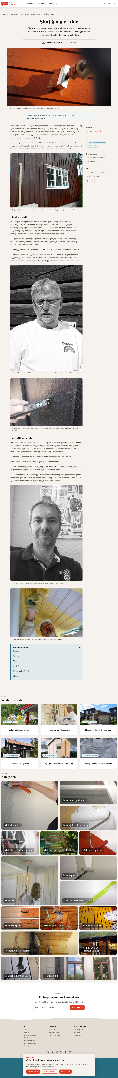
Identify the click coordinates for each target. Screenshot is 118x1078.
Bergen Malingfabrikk (21, 671)
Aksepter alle (65, 1071)
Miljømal (16, 676)
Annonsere (27, 1038)
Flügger (16, 661)
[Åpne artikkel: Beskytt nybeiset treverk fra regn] (98, 748)
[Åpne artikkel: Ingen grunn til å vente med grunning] (59, 748)
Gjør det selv (15, 14)
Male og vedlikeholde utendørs (30, 14)
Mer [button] (50, 3)
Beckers (16, 651)
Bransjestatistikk (54, 1032)
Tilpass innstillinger (49, 1071)
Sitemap (26, 1046)
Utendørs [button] (41, 3)
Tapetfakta (77, 1035)
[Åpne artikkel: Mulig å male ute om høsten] (19, 714)
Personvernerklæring (30, 1040)
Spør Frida (52, 1029)
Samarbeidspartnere (30, 1035)
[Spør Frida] (61, 4)
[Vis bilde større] (59, 77)
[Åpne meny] (114, 3)
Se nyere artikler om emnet (36, 118)
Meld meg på (77, 1007)
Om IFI (26, 1029)
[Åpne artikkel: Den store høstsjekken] (19, 748)
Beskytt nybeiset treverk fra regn (98, 763)
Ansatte (26, 1032)
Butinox (16, 656)
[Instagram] (52, 1052)
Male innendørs (91, 161)
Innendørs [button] (29, 3)
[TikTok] (57, 1052)
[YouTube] (70, 1052)
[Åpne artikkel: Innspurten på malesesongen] (59, 714)
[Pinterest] (61, 1052)
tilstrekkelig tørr (46, 221)
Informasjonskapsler (30, 1043)
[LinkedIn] (65, 1052)
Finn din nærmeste (54, 1035)
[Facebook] (48, 1052)
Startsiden (5, 14)
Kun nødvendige (33, 1071)
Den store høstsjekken (20, 763)
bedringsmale (59, 126)
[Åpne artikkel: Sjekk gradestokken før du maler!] (98, 714)
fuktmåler (64, 445)
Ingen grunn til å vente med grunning (59, 763)
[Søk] (104, 3)
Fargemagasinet (79, 1029)
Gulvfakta (77, 1032)
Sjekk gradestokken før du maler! (98, 730)
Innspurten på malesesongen (59, 730)
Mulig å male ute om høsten (20, 730)
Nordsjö (16, 666)
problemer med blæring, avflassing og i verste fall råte (42, 452)
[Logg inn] (109, 3)
